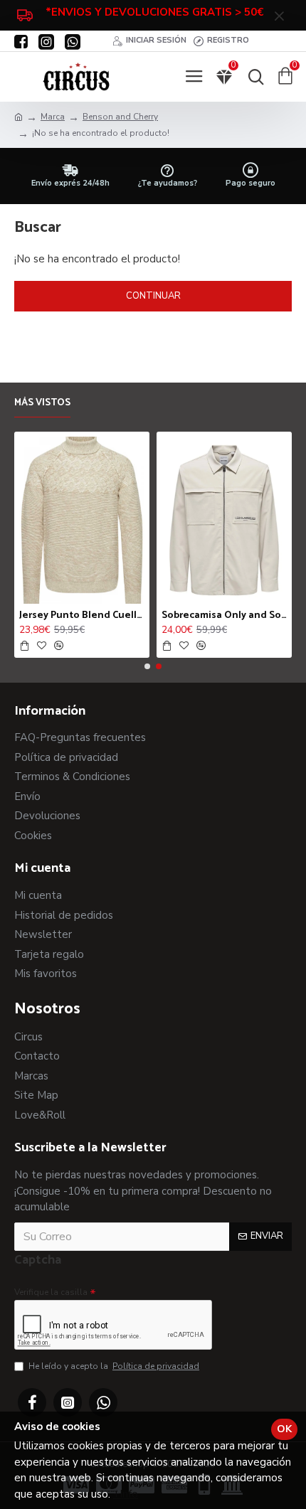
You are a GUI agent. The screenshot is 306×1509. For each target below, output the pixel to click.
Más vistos (42, 404)
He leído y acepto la (113, 1366)
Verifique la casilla (51, 1292)
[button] (147, 666)
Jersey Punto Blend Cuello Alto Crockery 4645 (81, 615)
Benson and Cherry (120, 116)
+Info (125, 1494)
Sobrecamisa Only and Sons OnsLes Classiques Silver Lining (224, 615)
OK (284, 1429)
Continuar (153, 295)
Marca (53, 116)
